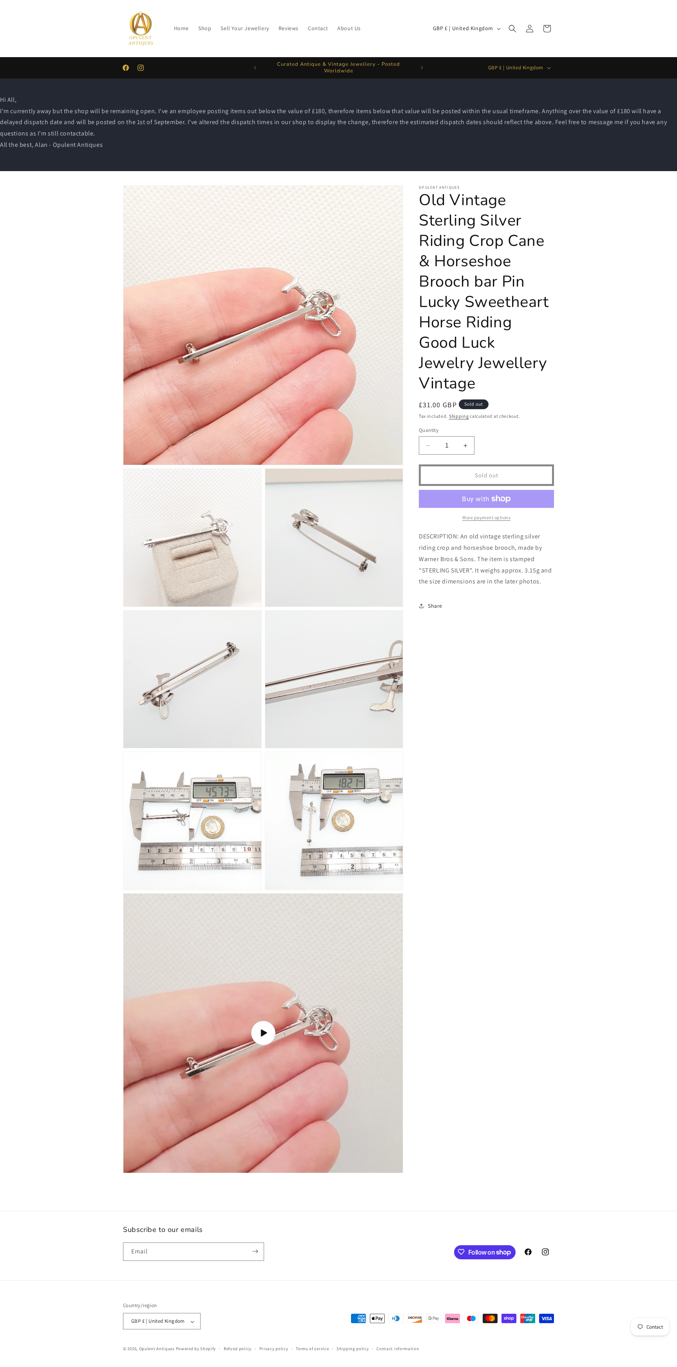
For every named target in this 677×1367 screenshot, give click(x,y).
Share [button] (435, 605)
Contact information (398, 1348)
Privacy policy (273, 1348)
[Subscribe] (255, 1251)
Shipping (459, 416)
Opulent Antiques (157, 1349)
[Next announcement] (422, 67)
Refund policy (238, 1348)
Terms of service (312, 1348)
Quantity (428, 430)
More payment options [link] (486, 517)
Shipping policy (353, 1348)
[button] (512, 28)
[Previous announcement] (255, 67)
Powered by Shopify (196, 1349)
